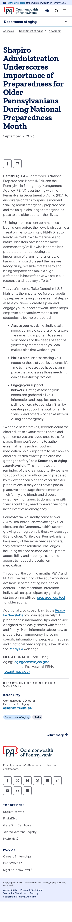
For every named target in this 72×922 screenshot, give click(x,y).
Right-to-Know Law (16, 870)
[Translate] (47, 10)
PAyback (9, 838)
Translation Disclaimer (14, 893)
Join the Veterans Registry (20, 832)
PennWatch (10, 863)
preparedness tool (51, 597)
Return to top (55, 735)
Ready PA (16, 649)
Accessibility (10, 890)
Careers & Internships (17, 856)
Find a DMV (10, 818)
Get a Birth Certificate (17, 825)
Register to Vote (13, 811)
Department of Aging (20, 22)
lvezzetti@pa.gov (17, 671)
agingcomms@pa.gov (31, 662)
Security (34, 893)
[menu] (65, 11)
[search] (56, 11)
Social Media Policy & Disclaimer (20, 896)
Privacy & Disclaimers (31, 890)
